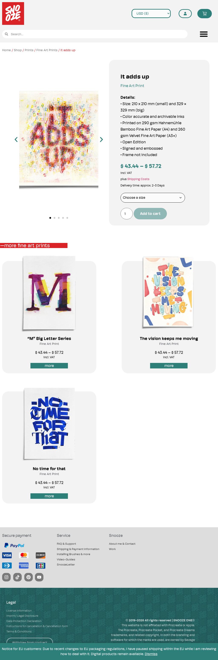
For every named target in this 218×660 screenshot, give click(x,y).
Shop (18, 50)
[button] (204, 34)
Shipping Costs (138, 179)
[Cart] (204, 13)
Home (6, 50)
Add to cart (150, 213)
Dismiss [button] (151, 654)
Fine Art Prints (46, 50)
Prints (29, 50)
